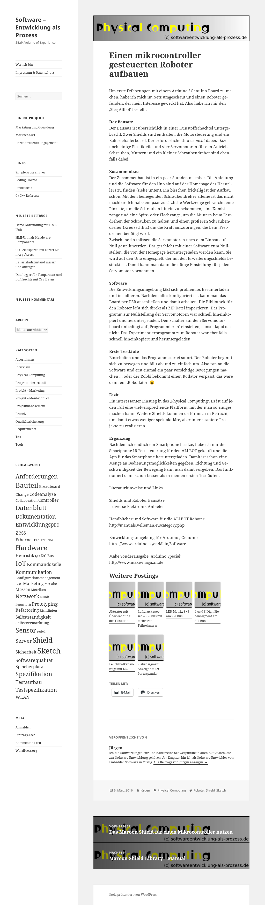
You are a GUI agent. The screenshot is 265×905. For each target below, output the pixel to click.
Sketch (49, 650)
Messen (23, 589)
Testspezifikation (36, 689)
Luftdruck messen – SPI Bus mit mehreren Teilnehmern (150, 618)
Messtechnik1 (25, 135)
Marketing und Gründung (35, 127)
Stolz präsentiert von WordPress (133, 894)
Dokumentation (36, 516)
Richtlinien (48, 610)
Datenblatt (31, 508)
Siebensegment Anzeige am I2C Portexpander (149, 669)
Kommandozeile (44, 564)
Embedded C (24, 188)
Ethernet (24, 540)
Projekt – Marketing (30, 390)
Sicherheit (26, 652)
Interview (23, 367)
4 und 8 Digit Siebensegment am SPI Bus (207, 616)
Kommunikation (34, 572)
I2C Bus (47, 555)
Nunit (44, 597)
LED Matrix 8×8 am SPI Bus (177, 613)
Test (18, 437)
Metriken (38, 590)
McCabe (51, 584)
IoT (21, 563)
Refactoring (27, 610)
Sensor (26, 630)
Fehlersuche (43, 540)
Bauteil (27, 485)
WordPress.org (26, 750)
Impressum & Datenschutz (35, 72)
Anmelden (23, 727)
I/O (37, 556)
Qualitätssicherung (30, 421)
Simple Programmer (30, 172)
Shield (43, 640)
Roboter (199, 790)
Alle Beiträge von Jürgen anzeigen (178, 762)
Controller (48, 500)
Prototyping (45, 603)
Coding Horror (26, 180)
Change (22, 494)
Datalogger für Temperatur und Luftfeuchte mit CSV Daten (39, 277)
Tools (19, 444)
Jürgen (145, 790)
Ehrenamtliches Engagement (36, 143)
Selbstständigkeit (33, 617)
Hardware (31, 547)
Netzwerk (27, 596)
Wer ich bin (24, 64)
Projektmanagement (30, 406)
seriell (41, 631)
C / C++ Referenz (27, 195)
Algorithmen (25, 359)
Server (24, 640)
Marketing (33, 583)
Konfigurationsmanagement (38, 578)
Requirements (26, 429)
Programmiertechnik (31, 383)
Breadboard (49, 486)
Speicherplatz (29, 667)
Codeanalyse (43, 494)
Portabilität (23, 604)
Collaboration (27, 500)
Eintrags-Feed (25, 735)
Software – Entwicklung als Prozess (38, 27)
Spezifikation (34, 674)
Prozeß (21, 414)
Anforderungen (37, 476)
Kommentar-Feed (28, 743)
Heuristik (25, 555)
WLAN (23, 697)
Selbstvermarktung (32, 622)
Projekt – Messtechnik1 (32, 398)
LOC (19, 584)
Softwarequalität (34, 660)
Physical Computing (30, 375)
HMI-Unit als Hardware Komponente (33, 239)
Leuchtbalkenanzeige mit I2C (121, 666)
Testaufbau (29, 682)
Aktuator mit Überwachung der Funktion (119, 616)
